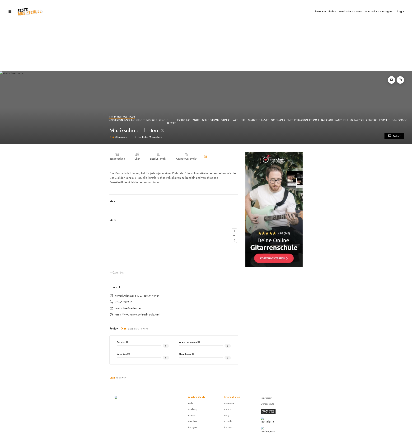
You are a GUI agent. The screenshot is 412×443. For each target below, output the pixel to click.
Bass (127, 120)
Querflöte (327, 120)
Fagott (196, 120)
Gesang (215, 120)
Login (400, 11)
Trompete (384, 120)
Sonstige (371, 120)
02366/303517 (123, 302)
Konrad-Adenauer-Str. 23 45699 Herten (137, 296)
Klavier (265, 120)
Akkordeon (116, 120)
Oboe (289, 120)
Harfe (235, 120)
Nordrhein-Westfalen (122, 116)
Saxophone (341, 120)
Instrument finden (325, 11)
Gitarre (225, 120)
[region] (173, 251)
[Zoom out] (234, 235)
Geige (205, 120)
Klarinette (254, 120)
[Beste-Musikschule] (30, 11)
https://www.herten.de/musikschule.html (137, 314)
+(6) (204, 156)
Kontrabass (278, 120)
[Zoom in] (234, 231)
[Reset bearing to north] (234, 240)
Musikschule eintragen (378, 11)
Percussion (301, 120)
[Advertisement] (206, 47)
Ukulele (402, 120)
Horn (243, 120)
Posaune (314, 120)
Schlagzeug (357, 120)
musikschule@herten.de (128, 308)
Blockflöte (138, 120)
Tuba (394, 120)
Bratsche (151, 120)
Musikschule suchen (350, 11)
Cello (162, 120)
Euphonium (183, 120)
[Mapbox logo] (117, 272)
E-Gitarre (171, 121)
